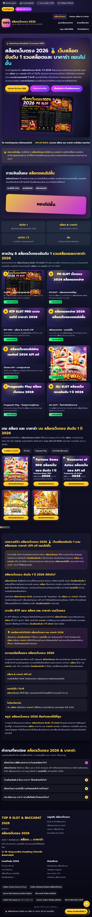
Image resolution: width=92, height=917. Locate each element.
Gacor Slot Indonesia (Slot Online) (17, 893)
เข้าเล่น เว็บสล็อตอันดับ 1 (76, 911)
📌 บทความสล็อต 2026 (45, 3)
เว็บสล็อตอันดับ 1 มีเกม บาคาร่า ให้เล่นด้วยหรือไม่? (45, 780)
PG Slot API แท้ (8, 866)
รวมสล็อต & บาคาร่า (11, 451)
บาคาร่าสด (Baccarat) (60, 451)
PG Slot (27, 451)
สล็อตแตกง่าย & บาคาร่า (56, 825)
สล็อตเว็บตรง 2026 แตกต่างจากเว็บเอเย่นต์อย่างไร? (45, 763)
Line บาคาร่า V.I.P (53, 873)
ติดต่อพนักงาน (83, 29)
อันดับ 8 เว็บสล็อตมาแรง (56, 821)
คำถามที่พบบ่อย (83, 23)
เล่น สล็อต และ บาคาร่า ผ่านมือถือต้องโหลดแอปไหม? (45, 797)
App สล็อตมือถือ (66, 29)
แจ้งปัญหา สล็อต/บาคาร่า (56, 877)
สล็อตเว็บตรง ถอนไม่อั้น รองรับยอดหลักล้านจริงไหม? (45, 789)
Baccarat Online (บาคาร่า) (46, 893)
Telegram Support (54, 869)
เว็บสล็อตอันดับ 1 (8, 877)
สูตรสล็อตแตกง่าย (65, 23)
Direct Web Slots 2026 (74, 900)
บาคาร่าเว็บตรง (7, 869)
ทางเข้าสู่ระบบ (8, 9)
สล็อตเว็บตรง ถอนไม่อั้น (10, 873)
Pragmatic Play (41, 451)
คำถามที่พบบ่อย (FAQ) (55, 833)
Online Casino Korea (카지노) (14, 887)
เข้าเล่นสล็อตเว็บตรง (16, 484)
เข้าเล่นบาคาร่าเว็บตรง (46, 518)
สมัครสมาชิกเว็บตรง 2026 (17, 88)
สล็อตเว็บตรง (59, 16)
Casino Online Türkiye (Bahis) (48, 900)
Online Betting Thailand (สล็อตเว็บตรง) (46, 887)
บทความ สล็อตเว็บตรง (55, 829)
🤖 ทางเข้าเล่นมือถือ (27, 3)
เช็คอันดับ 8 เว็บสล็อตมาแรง (67, 88)
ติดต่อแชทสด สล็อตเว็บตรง (57, 866)
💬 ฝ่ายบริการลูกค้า (9, 3)
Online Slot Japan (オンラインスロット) (17, 900)
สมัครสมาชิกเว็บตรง (24, 9)
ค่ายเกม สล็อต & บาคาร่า (79, 16)
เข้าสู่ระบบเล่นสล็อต (40, 88)
